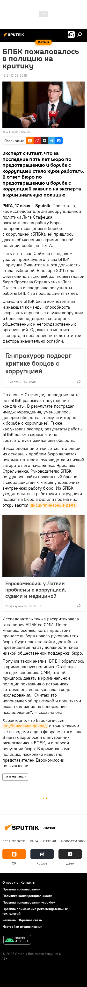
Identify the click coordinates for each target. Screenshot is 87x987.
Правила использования (21, 889)
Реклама (9, 920)
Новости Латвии (15, 777)
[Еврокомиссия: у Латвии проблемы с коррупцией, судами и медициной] (43, 546)
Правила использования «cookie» (28, 902)
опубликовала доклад (25, 726)
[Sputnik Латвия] (14, 36)
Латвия (49, 841)
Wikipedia (12, 132)
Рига (34, 841)
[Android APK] (17, 940)
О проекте (10, 882)
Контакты (28, 882)
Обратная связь (30, 920)
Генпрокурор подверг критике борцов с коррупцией (38, 363)
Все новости (13, 841)
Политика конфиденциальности (27, 896)
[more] (79, 381)
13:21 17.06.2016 (14, 75)
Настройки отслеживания (22, 926)
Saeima (25, 132)
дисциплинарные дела (53, 505)
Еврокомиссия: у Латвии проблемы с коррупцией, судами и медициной (35, 589)
